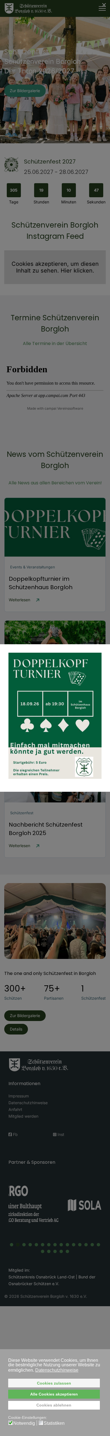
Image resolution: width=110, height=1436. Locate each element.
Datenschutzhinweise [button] (56, 1370)
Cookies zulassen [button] (54, 1383)
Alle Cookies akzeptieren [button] (54, 1394)
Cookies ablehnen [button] (53, 1405)
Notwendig (24, 1423)
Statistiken (54, 1423)
